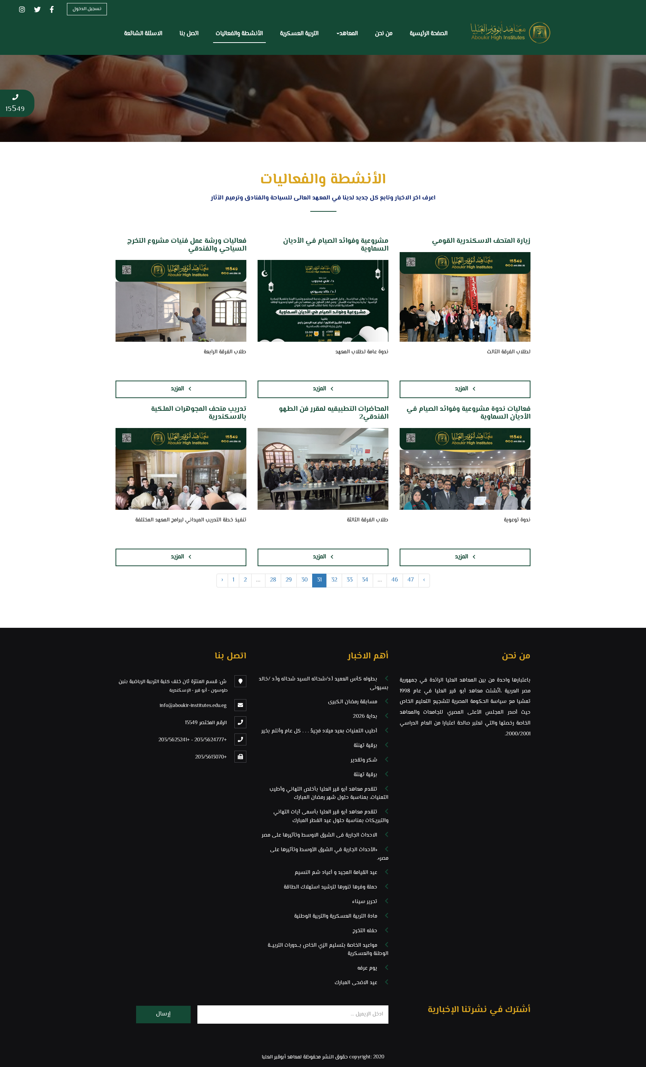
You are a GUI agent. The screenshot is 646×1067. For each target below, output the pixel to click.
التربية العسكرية (299, 33)
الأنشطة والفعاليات (239, 33)
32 (334, 580)
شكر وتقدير (364, 760)
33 (350, 580)
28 (273, 580)
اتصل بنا (189, 33)
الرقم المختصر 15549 (206, 723)
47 (410, 580)
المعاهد (348, 33)
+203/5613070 (211, 757)
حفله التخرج (365, 931)
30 (304, 580)
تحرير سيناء (364, 901)
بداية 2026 (365, 716)
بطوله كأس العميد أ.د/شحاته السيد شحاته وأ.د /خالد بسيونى (323, 683)
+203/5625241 (174, 740)
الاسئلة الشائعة (143, 33)
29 (289, 580)
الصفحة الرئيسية (428, 33)
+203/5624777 (210, 740)
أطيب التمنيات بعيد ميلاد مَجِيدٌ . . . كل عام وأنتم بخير (319, 731)
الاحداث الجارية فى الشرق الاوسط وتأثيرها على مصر (319, 835)
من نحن (384, 33)
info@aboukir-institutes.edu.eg (193, 706)
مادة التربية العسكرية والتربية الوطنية (335, 916)
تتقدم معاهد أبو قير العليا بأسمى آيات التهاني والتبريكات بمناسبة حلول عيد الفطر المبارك (330, 816)
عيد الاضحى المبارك (356, 982)
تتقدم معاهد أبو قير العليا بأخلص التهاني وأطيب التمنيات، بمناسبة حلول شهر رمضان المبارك (329, 793)
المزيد (461, 389)
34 (365, 580)
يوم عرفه (367, 968)
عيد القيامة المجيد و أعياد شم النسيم (336, 872)
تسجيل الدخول (87, 9)
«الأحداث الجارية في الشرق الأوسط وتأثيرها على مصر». (329, 854)
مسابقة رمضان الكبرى (352, 702)
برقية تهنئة (365, 745)
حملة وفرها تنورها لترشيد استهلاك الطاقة (330, 887)
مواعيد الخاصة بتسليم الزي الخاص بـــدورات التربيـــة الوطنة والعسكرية (328, 949)
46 (394, 580)
